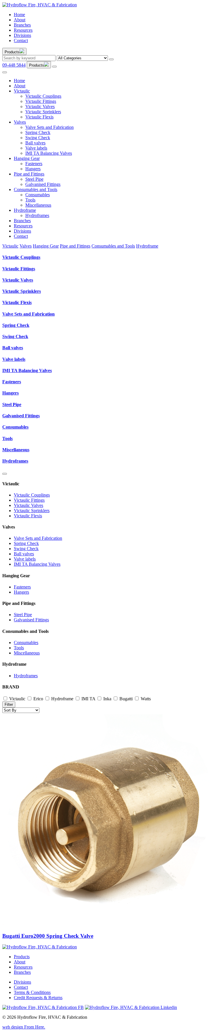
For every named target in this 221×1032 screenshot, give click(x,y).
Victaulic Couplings (43, 96)
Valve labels (36, 148)
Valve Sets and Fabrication (49, 127)
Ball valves (35, 142)
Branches (22, 24)
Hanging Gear (27, 158)
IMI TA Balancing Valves (48, 153)
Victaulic (22, 90)
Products (22, 956)
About (19, 19)
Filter (9, 704)
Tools (30, 199)
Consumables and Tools (35, 189)
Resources (23, 30)
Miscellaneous (38, 205)
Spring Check (37, 132)
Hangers (33, 168)
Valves (20, 122)
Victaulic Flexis (39, 116)
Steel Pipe (34, 179)
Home (19, 14)
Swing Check (37, 137)
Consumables (37, 194)
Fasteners (33, 163)
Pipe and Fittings (29, 173)
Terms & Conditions (32, 992)
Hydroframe (25, 210)
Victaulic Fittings (40, 101)
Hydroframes (37, 215)
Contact (21, 40)
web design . (23, 1027)
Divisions (22, 35)
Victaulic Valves (40, 106)
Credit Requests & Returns (38, 997)
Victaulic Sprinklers (43, 111)
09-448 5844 (14, 65)
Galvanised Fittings (42, 184)
